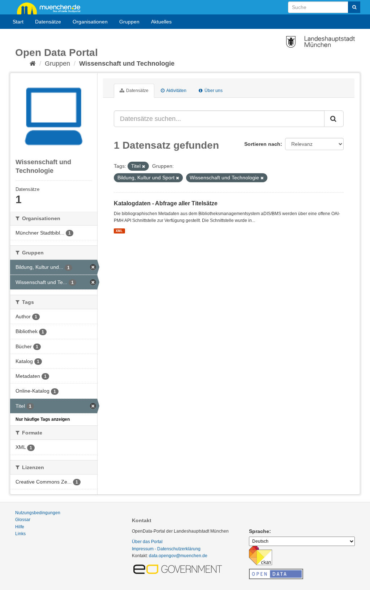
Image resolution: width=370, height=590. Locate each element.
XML (119, 231)
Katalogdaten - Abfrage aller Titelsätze (166, 203)
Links (20, 533)
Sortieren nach (262, 144)
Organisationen (90, 22)
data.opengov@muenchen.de (178, 555)
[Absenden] (354, 7)
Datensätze (48, 22)
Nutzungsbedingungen (37, 512)
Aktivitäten (175, 90)
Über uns (213, 90)
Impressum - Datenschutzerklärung (166, 548)
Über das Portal (147, 541)
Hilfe (19, 526)
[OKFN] (276, 571)
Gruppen (129, 22)
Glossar (22, 519)
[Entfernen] (143, 166)
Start (18, 22)
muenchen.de (51, 8)
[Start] (33, 63)
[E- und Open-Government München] (179, 568)
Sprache (259, 531)
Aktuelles (161, 22)
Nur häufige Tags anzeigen (43, 419)
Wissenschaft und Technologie (127, 63)
